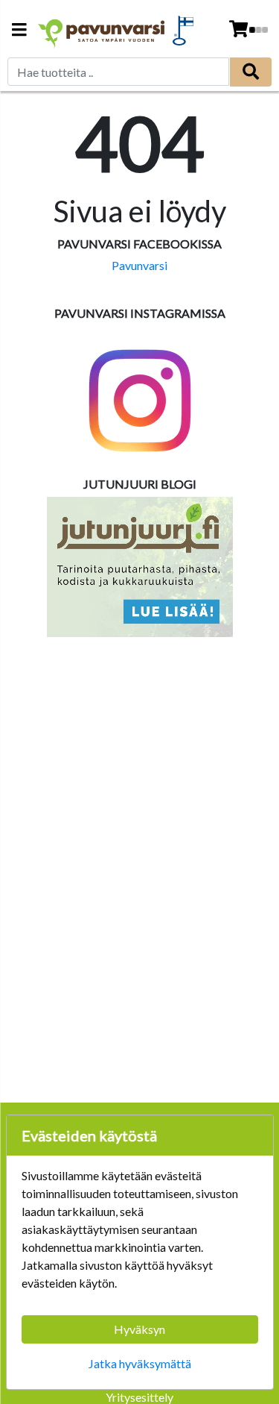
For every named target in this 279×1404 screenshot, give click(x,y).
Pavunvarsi (139, 265)
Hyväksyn (139, 1329)
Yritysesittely (139, 1397)
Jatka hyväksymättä (140, 1363)
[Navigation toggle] (19, 31)
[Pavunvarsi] (102, 30)
